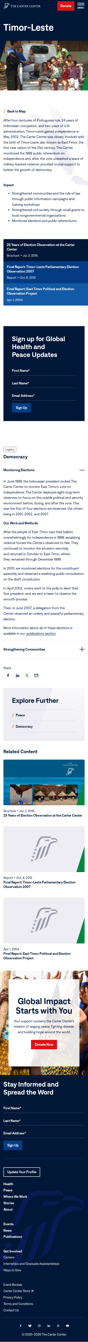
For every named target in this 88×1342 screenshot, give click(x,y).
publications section (41, 633)
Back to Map (16, 111)
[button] (81, 6)
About (8, 1209)
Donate (65, 6)
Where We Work (15, 1197)
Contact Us (11, 1310)
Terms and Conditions (18, 1304)
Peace (7, 1190)
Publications (12, 1237)
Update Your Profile (21, 1173)
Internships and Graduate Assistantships (31, 1264)
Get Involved (12, 1251)
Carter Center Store (18, 1291)
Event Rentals (12, 1285)
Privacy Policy (12, 1297)
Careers (8, 1257)
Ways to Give (12, 1270)
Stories (8, 1203)
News (7, 1230)
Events (8, 1224)
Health (8, 1184)
